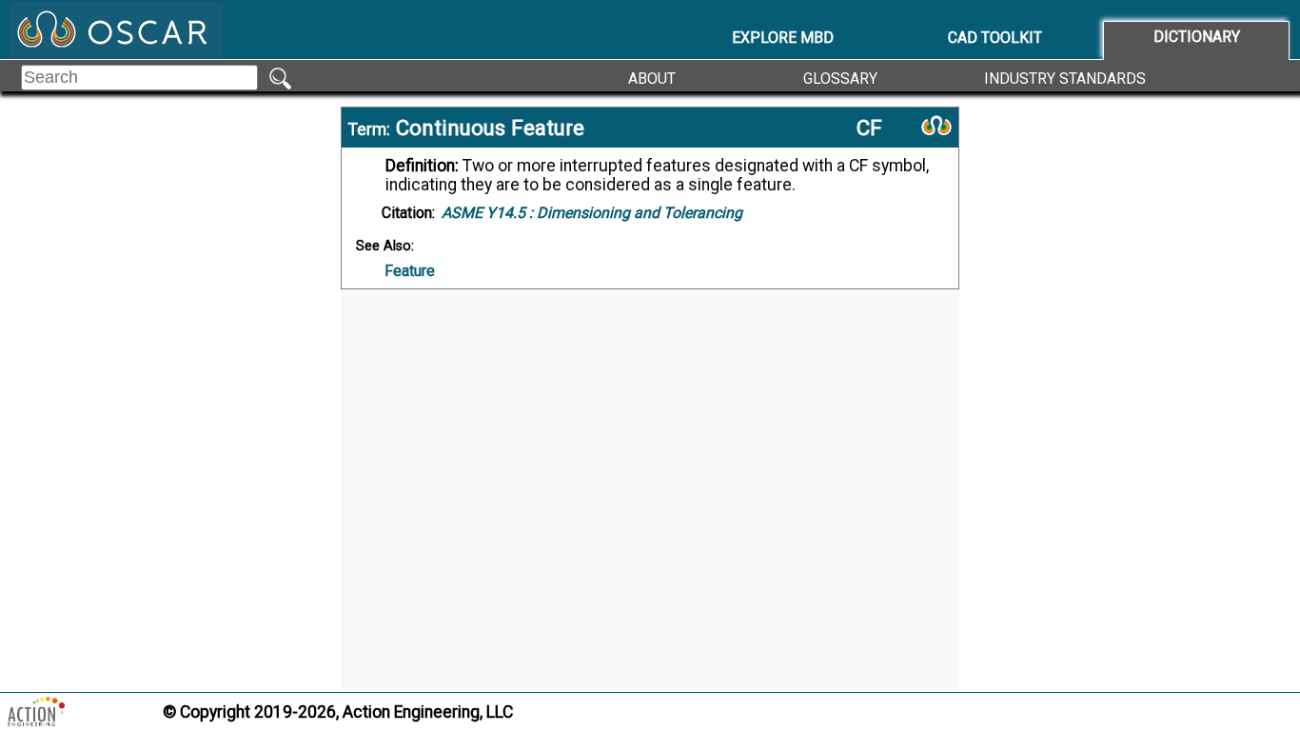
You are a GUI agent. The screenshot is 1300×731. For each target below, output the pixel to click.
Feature (409, 271)
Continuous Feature (490, 127)
